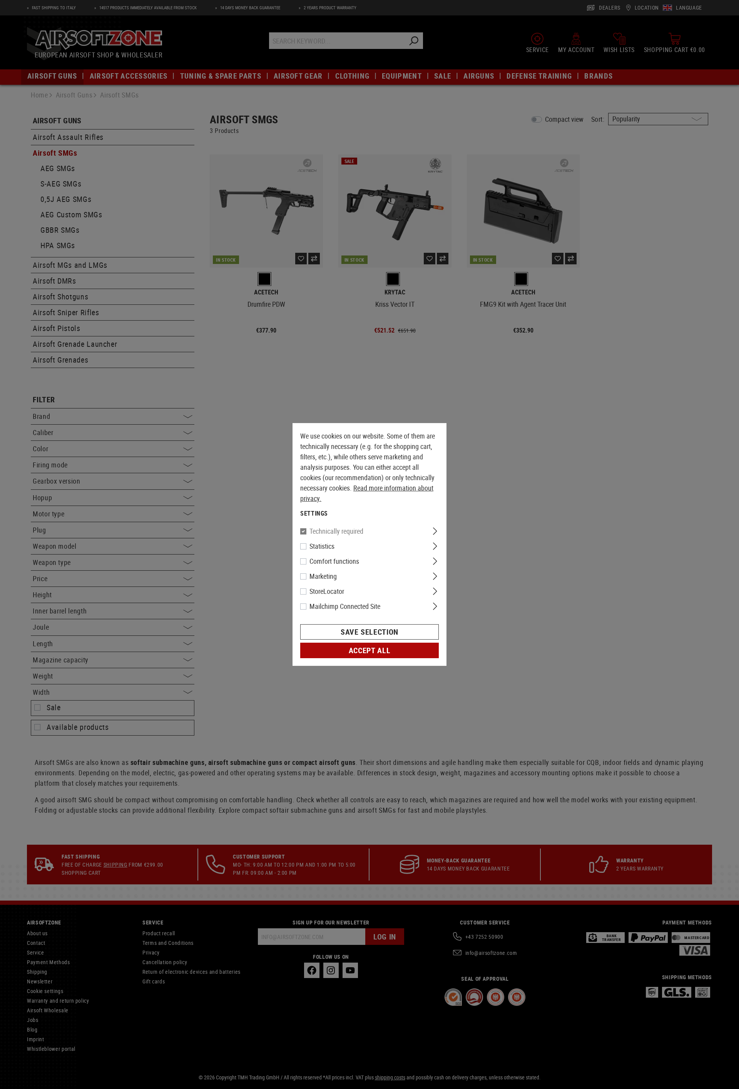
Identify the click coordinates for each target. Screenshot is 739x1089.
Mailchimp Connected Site (344, 606)
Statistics (321, 546)
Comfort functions (334, 561)
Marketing (323, 576)
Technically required (336, 531)
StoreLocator (326, 591)
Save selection (369, 632)
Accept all (369, 650)
